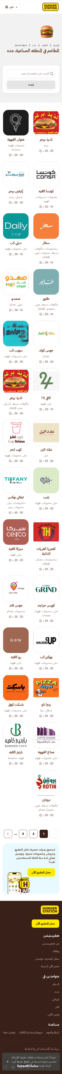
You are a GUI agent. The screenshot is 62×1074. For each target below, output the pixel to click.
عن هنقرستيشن (50, 943)
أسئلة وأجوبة (52, 1032)
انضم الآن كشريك (49, 966)
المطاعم (45, 45)
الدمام (56, 984)
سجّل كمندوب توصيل (47, 958)
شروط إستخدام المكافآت (31, 1032)
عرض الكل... (52, 1014)
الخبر (57, 1007)
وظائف (55, 951)
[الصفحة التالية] (8, 834)
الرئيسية (56, 45)
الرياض (55, 999)
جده (34, 45)
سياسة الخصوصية (27, 1065)
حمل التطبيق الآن (41, 872)
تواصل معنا (9, 1032)
